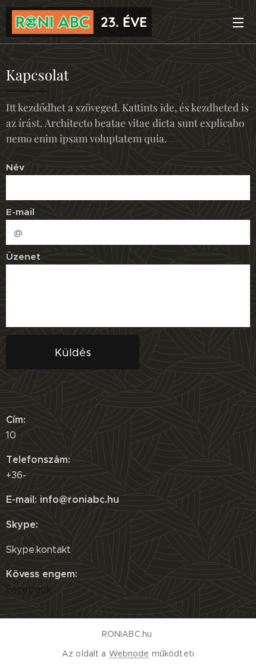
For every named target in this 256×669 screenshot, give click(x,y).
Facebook (28, 589)
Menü (238, 22)
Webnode (129, 653)
